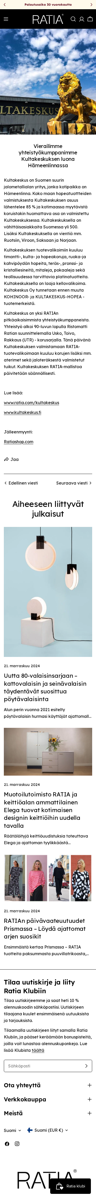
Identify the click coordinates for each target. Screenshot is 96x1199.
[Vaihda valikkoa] (6, 19)
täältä (38, 1050)
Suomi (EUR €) (49, 1130)
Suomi (10, 1130)
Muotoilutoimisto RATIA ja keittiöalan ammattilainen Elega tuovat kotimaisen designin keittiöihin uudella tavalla (42, 810)
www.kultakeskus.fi (22, 412)
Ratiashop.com (18, 441)
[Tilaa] (86, 1066)
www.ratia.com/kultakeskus (31, 402)
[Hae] (73, 19)
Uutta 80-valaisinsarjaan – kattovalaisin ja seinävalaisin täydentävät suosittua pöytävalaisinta (45, 687)
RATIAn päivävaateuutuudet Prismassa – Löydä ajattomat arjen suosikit (45, 928)
